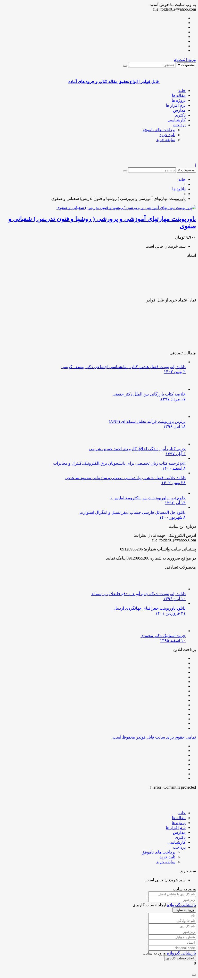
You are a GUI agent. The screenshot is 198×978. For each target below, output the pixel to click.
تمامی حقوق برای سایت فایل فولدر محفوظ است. (154, 737)
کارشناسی (177, 120)
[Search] (125, 66)
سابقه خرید (165, 139)
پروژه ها (179, 100)
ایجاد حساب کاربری (180, 958)
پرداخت (179, 125)
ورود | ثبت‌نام (185, 59)
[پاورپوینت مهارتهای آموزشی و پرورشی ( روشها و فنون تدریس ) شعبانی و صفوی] (126, 207)
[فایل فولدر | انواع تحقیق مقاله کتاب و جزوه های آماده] (178, 160)
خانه (182, 90)
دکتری (180, 115)
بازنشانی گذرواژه (181, 905)
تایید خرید (167, 135)
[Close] (194, 975)
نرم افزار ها (176, 105)
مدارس (179, 110)
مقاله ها (179, 95)
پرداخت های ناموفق (158, 130)
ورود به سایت (184, 910)
